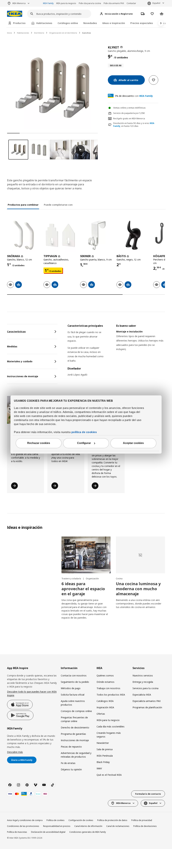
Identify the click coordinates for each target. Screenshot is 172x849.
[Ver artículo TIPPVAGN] (60, 235)
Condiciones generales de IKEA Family (87, 832)
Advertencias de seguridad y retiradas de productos (76, 754)
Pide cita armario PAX (114, 3)
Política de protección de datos (112, 820)
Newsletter (103, 743)
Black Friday (103, 762)
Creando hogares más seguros (109, 734)
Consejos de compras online (76, 711)
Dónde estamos (105, 681)
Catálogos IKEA (105, 701)
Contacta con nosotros (74, 675)
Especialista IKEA (142, 694)
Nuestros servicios (143, 675)
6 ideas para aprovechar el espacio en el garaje (83, 588)
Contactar (131, 3)
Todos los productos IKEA (111, 694)
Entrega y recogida (143, 681)
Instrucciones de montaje (75, 740)
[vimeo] (35, 785)
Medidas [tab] (12, 346)
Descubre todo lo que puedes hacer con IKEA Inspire (32, 693)
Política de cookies (55, 820)
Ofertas (101, 713)
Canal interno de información (88, 826)
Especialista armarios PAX (147, 701)
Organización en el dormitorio (63, 33)
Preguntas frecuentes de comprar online (74, 719)
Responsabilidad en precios (56, 826)
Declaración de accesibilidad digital (48, 832)
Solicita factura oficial (72, 694)
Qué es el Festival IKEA (109, 774)
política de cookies (84, 432)
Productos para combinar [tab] (23, 204)
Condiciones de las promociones (23, 826)
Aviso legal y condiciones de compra (24, 820)
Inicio (9, 33)
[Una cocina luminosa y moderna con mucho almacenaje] (140, 555)
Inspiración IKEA (105, 707)
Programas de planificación (147, 707)
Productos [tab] (19, 23)
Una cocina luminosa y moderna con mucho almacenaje (138, 588)
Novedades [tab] (90, 23)
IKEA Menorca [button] (19, 3)
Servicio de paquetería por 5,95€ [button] (129, 113)
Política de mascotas (17, 832)
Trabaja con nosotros (108, 688)
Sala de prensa (105, 749)
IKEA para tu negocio (66, 3)
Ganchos (86, 33)
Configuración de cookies (81, 820)
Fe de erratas (68, 763)
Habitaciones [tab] (44, 23)
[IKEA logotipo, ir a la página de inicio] (14, 14)
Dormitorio (39, 33)
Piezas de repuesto (71, 746)
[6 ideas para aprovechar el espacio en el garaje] (86, 555)
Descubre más (15, 752)
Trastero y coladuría (71, 578)
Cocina (119, 578)
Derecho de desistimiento (75, 727)
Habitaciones (23, 33)
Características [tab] (16, 331)
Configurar (84, 443)
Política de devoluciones (145, 826)
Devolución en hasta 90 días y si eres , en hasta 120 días (133, 124)
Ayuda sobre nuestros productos (73, 702)
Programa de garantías (73, 733)
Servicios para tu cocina (145, 688)
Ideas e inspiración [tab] (113, 23)
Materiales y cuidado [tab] (19, 361)
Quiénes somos (105, 675)
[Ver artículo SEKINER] (96, 235)
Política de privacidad (141, 820)
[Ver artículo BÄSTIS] (133, 235)
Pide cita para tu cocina (90, 3)
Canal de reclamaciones (117, 826)
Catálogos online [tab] (68, 23)
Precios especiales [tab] (141, 23)
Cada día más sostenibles (110, 726)
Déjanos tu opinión (71, 769)
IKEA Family (48, 3)
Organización (92, 578)
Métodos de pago (70, 688)
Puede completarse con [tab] (58, 204)
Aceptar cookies (133, 443)
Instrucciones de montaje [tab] (22, 376)
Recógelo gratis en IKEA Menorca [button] (129, 118)
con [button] (134, 95)
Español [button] (156, 3)
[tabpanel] (116, 352)
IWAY (99, 768)
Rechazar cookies (38, 443)
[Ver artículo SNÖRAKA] (23, 235)
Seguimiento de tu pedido (75, 681)
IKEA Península (105, 755)
